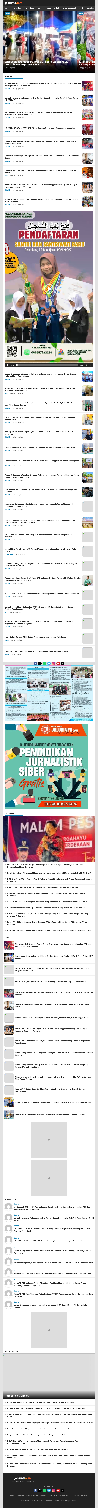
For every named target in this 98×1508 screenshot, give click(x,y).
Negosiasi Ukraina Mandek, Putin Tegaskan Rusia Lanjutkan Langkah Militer (39, 1435)
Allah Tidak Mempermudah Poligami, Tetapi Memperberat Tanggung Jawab (36, 651)
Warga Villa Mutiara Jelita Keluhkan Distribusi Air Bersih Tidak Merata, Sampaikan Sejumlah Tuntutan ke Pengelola (39, 622)
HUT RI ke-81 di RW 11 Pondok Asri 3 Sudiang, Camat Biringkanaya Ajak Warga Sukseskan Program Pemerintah (38, 113)
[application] (49, 289)
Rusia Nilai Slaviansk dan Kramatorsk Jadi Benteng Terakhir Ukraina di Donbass (40, 1402)
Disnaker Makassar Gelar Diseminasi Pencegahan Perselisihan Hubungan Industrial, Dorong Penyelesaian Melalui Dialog (40, 521)
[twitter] (40, 663)
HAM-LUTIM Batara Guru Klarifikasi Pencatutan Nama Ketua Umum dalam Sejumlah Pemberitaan (40, 418)
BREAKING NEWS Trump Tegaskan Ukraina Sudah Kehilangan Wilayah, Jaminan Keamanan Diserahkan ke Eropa (45, 1442)
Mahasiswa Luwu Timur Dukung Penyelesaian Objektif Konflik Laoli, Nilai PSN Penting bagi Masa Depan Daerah (41, 404)
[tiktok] (62, 663)
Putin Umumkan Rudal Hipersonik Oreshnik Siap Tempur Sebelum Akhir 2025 (40, 1429)
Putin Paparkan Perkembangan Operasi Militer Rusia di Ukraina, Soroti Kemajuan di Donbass (46, 1408)
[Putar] (8, 365)
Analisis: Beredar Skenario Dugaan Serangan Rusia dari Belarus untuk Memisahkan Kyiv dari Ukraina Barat (49, 1415)
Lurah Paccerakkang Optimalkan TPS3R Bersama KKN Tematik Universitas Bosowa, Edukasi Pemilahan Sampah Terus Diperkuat (40, 608)
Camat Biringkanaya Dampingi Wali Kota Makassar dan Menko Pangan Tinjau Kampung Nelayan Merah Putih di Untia (41, 375)
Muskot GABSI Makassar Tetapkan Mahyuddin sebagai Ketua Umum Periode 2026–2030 (42, 594)
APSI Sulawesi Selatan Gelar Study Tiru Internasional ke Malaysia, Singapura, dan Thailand (39, 536)
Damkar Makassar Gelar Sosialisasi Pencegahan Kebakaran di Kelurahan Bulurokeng (40, 447)
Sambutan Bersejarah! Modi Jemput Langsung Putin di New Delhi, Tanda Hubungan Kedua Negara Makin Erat (48, 1456)
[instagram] (53, 663)
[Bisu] (86, 365)
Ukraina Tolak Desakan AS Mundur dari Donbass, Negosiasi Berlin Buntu (37, 1449)
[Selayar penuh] (90, 365)
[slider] (47, 365)
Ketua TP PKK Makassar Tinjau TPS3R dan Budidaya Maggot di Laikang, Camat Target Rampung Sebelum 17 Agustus (41, 186)
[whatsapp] (44, 663)
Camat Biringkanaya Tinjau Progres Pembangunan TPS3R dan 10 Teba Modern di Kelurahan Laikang (49, 930)
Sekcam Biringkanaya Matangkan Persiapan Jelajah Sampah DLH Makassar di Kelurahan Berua (42, 157)
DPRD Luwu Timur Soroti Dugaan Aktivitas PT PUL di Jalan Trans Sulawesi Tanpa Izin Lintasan (41, 491)
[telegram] (49, 663)
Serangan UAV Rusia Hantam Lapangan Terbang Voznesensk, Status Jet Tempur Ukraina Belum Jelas (50, 1423)
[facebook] (35, 663)
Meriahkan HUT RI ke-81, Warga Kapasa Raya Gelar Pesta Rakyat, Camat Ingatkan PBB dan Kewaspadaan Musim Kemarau (43, 84)
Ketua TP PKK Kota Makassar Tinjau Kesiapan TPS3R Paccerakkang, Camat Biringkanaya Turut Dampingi (42, 200)
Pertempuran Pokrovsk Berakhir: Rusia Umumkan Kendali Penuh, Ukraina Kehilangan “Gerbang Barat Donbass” (49, 1465)
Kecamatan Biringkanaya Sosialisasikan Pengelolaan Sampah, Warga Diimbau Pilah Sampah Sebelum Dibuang (40, 505)
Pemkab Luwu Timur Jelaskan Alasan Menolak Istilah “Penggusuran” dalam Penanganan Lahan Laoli (42, 462)
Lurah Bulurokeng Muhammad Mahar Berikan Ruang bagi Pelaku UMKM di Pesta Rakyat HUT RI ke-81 (36, 63)
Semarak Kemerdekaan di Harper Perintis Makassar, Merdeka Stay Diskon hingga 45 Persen (40, 171)
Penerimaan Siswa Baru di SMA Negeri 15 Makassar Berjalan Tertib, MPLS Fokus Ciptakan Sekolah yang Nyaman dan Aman (43, 579)
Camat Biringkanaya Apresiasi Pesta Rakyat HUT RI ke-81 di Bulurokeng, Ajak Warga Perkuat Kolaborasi (40, 142)
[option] (40, 42)
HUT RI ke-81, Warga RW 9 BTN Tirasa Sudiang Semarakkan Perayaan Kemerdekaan (40, 128)
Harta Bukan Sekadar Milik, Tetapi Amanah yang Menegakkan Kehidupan (35, 637)
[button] (49, 289)
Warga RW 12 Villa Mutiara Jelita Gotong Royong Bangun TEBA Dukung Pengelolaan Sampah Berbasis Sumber (40, 389)
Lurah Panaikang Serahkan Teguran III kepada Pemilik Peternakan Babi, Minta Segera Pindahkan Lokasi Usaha (41, 565)
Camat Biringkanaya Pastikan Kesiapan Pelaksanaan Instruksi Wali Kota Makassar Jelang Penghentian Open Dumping (42, 476)
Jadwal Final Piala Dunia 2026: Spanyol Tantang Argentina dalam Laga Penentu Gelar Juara (40, 550)
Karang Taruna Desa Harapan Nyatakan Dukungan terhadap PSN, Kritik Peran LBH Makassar (39, 433)
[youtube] (58, 663)
